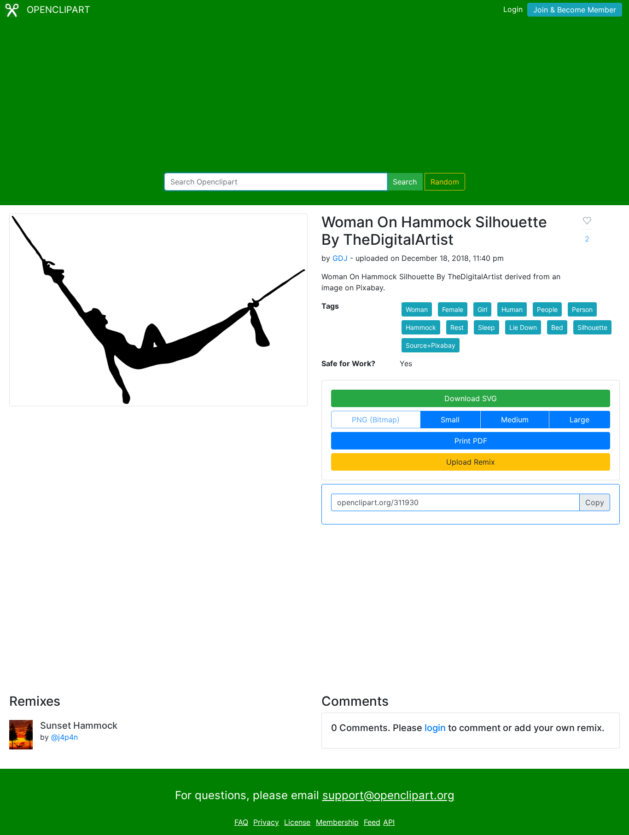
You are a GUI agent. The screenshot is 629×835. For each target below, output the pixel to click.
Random (445, 181)
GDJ (340, 258)
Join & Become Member (574, 9)
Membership (337, 822)
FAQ (241, 822)
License (297, 822)
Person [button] (582, 309)
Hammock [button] (421, 327)
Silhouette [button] (592, 327)
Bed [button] (557, 327)
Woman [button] (417, 309)
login (435, 727)
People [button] (547, 309)
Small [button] (450, 419)
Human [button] (512, 309)
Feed (372, 822)
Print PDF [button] (470, 440)
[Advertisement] (314, 96)
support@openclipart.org (388, 795)
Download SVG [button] (470, 398)
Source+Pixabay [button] (430, 345)
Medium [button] (515, 419)
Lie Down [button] (523, 327)
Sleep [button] (486, 327)
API (389, 822)
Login (513, 9)
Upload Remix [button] (470, 461)
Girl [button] (482, 309)
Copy (594, 502)
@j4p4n (64, 737)
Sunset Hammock (78, 725)
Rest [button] (457, 327)
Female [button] (452, 309)
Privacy (266, 822)
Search (405, 181)
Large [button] (579, 419)
